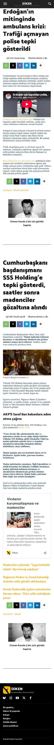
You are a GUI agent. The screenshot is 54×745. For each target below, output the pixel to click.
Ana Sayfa (7, 190)
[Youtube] (17, 698)
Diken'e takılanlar (21, 190)
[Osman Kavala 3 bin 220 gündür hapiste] (27, 208)
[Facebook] (20, 66)
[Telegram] (27, 66)
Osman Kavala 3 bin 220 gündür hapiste (27, 223)
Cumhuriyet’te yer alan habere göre (18, 119)
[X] (13, 66)
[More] (41, 66)
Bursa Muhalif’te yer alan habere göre (19, 160)
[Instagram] (11, 698)
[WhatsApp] (6, 66)
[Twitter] (24, 698)
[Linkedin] (34, 66)
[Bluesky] (4, 698)
